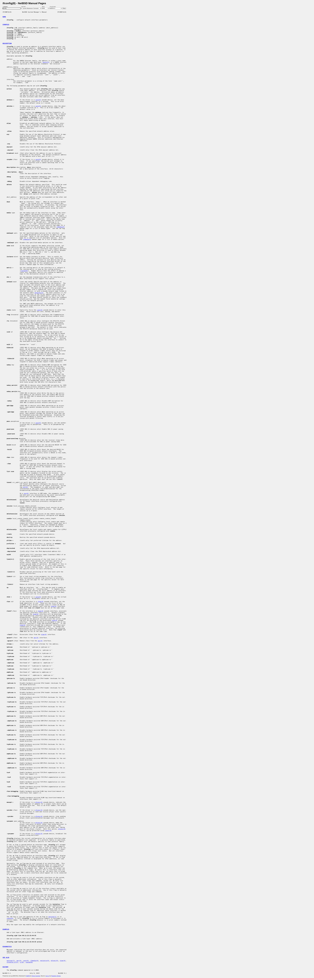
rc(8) (22, 962)
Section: (23, 6)
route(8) (10, 918)
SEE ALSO (6, 957)
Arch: (44, 6)
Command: (6, 6)
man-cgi (47, 976)
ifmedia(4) (61, 227)
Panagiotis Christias (56, 976)
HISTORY (5, 967)
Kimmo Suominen (36, 976)
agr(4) (36, 637)
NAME (4, 17)
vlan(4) (41, 601)
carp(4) (38, 100)
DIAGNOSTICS (7, 946)
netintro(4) (44, 960)
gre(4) (26, 493)
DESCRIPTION (7, 43)
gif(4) (25, 487)
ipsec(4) (48, 830)
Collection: (53, 6)
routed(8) (24, 271)
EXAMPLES (6, 929)
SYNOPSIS (6, 24)
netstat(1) (52, 917)
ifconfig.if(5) (12, 962)
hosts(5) (46, 62)
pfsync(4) (39, 802)
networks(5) (39, 293)
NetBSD (28, 976)
